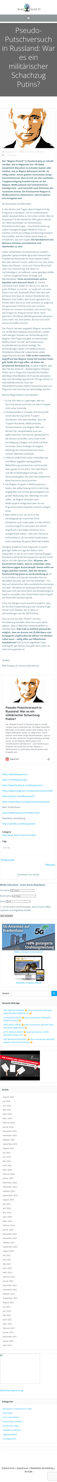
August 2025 (8, 1148)
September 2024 (10, 1195)
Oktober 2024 (9, 1191)
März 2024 (7, 1221)
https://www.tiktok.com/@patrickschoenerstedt (25, 801)
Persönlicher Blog (10, 1426)
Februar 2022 (9, 1328)
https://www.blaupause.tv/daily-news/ (21, 812)
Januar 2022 (8, 1332)
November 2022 (10, 1289)
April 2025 (7, 1165)
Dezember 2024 (10, 1182)
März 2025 (7, 1170)
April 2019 (7, 1345)
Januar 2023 (8, 1281)
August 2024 (8, 1199)
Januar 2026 (8, 1127)
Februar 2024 (9, 1225)
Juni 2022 (7, 1311)
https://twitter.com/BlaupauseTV (18, 796)
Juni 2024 (7, 1208)
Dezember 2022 (10, 1285)
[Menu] (28, 18)
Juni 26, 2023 (28, 151)
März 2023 (7, 1272)
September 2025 (10, 1144)
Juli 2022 (6, 1307)
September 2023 (10, 1247)
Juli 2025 (6, 1152)
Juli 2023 (6, 1255)
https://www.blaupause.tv (15, 774)
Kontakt (28, 1471)
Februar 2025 (9, 1174)
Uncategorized (9, 1438)
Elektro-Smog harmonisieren (28, 951)
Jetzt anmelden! (6, 916)
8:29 (42, 151)
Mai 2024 (7, 1212)
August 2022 (8, 1302)
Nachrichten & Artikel (25, 835)
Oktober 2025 (9, 1140)
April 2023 (7, 1268)
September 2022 (10, 1298)
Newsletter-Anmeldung (42, 1468)
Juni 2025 (7, 1157)
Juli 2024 (6, 1204)
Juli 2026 (6, 1101)
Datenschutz (8, 1468)
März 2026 (7, 1118)
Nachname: (6, 895)
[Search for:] (25, 993)
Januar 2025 (8, 1178)
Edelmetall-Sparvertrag (11, 1390)
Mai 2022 (7, 1315)
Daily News (7, 835)
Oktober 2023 (9, 1242)
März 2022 (7, 1324)
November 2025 (10, 1135)
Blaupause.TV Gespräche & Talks (17, 1408)
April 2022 (7, 1319)
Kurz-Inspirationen (11, 1417)
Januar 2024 (8, 1229)
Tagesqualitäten (10, 1434)
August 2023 (8, 1251)
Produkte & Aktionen (12, 1430)
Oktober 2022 (9, 1294)
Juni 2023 (7, 1259)
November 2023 (10, 1238)
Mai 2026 (7, 1110)
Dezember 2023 (10, 1234)
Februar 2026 (9, 1122)
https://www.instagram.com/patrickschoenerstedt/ (27, 790)
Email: (3, 901)
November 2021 (10, 1336)
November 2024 (10, 1187)
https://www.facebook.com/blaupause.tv (22, 785)
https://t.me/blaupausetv (14, 779)
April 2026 (7, 1114)
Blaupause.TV (11, 151)
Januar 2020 (8, 1341)
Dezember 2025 (10, 1131)
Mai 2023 (7, 1264)
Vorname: (5, 890)
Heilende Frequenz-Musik (28, 982)
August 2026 (8, 1097)
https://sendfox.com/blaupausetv (19, 823)
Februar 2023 (9, 1277)
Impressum (22, 1468)
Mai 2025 (7, 1161)
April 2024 (7, 1217)
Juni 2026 (7, 1105)
